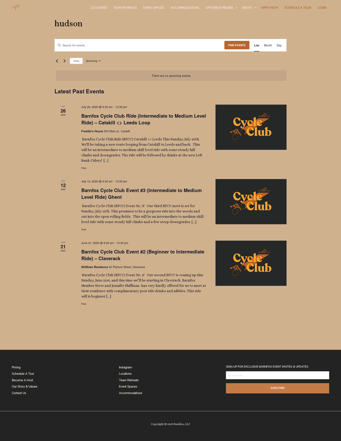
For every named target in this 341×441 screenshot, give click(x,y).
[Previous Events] (56, 60)
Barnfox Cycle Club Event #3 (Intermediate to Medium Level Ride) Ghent (141, 193)
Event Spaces (153, 8)
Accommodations (185, 8)
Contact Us (19, 393)
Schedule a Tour (23, 374)
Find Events (236, 45)
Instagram (125, 367)
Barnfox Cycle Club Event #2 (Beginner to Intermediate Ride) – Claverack (142, 255)
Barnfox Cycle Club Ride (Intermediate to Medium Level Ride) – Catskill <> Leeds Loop (143, 119)
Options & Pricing (219, 8)
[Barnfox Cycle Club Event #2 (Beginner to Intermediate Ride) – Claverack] (251, 263)
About (247, 8)
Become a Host (22, 380)
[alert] (171, 75)
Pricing (16, 367)
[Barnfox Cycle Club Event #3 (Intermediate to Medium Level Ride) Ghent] (251, 201)
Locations (99, 8)
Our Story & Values (24, 386)
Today (76, 60)
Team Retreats (125, 8)
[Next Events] (64, 60)
